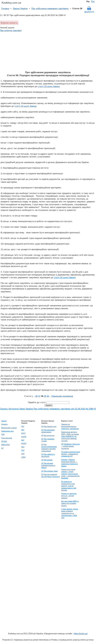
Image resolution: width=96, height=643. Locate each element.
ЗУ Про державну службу (47, 440)
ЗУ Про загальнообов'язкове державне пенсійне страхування (49, 448)
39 (45, 396)
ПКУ (22, 447)
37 (39, 396)
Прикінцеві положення (62, 396)
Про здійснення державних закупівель (50, 8)
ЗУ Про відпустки (47, 435)
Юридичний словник (9, 428)
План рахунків (6, 438)
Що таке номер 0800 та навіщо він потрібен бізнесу (70, 503)
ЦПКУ (23, 457)
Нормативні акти (7, 431)
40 (48, 396)
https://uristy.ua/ (80, 634)
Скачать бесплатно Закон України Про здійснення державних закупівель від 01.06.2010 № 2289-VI (48, 408)
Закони (3, 421)
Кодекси (4, 424)
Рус (93, 1)
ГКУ (22, 426)
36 (36, 396)
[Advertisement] (48, 52)
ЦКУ (22, 454)
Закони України (20, 8)
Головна (5, 8)
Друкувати (89, 12)
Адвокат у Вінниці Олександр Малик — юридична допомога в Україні (69, 463)
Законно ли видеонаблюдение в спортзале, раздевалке (70, 426)
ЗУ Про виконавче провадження (48, 431)
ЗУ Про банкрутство (48, 426)
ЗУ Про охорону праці (49, 471)
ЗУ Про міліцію (46, 460)
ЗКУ (22, 430)
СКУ (22, 450)
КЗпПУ (23, 437)
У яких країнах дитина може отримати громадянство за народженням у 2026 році (69, 513)
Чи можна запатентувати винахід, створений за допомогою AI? (70, 454)
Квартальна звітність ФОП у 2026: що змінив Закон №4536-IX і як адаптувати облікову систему (70, 436)
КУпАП (23, 443)
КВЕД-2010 (5, 445)
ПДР (3, 434)
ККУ (22, 440)
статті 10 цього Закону (49, 86)
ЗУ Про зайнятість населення (48, 455)
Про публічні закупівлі (11, 30)
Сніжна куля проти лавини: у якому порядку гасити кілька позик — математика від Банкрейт (70, 474)
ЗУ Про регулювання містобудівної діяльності (50, 476)
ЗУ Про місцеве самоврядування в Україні (48, 465)
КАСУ (23, 433)
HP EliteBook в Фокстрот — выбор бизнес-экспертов (70, 446)
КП (2, 448)
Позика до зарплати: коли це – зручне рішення (69, 496)
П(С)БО (4, 441)
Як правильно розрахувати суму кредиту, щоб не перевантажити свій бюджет (68, 486)
